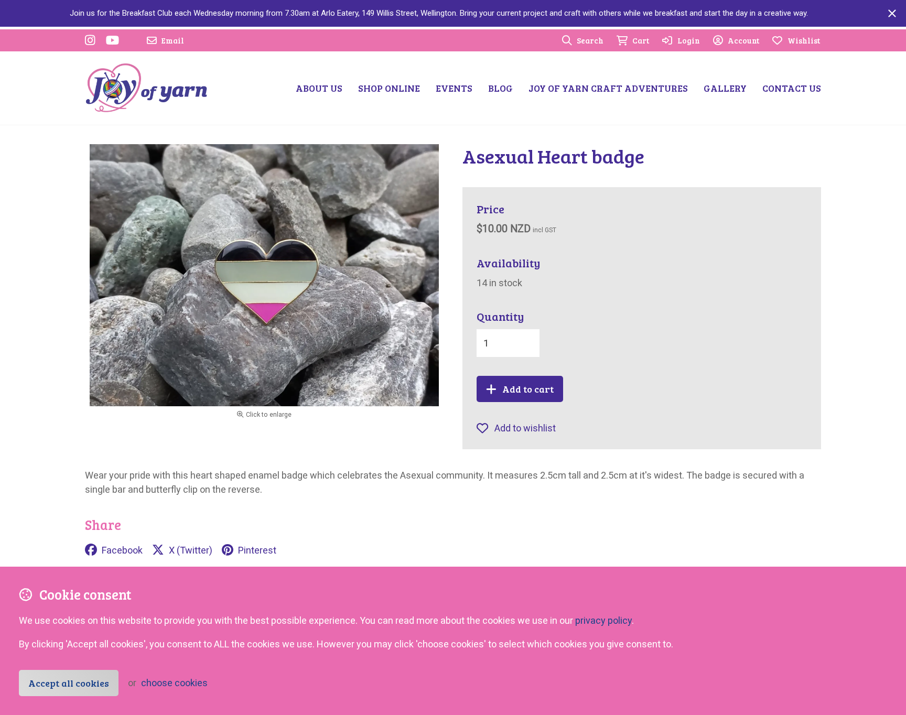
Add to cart (528, 389)
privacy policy (603, 620)
